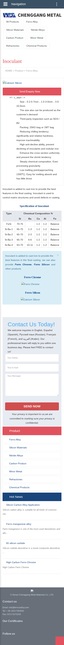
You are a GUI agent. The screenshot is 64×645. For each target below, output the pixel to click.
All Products (12, 21)
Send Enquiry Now (30, 91)
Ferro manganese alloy (18, 524)
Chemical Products (36, 45)
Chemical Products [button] (19, 487)
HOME (8, 70)
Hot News (16, 497)
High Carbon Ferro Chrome (21, 562)
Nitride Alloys (38, 29)
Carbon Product (14, 37)
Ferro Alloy (32, 21)
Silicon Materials (15, 29)
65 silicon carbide (15, 543)
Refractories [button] (15, 479)
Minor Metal (36, 37)
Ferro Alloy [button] (15, 439)
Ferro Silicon (42, 264)
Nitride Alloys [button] (16, 455)
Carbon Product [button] (17, 463)
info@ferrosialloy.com (19, 607)
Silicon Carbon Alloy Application (23, 504)
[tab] (32, 439)
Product (19, 70)
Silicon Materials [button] (18, 447)
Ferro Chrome (23, 264)
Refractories (12, 45)
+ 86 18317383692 (15, 611)
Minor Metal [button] (15, 471)
